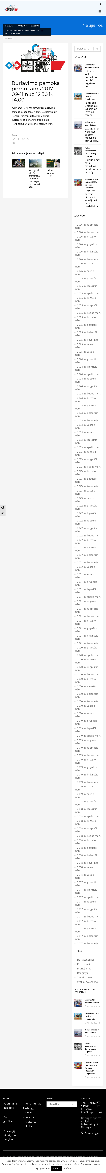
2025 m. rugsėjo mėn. (85, 299)
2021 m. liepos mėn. (89, 616)
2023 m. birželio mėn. (85, 472)
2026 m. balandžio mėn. (86, 253)
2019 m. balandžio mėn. (86, 776)
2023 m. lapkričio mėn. (85, 441)
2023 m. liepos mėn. (89, 466)
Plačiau (67, 1168)
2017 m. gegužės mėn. (85, 930)
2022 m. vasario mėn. (85, 568)
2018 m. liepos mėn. (89, 835)
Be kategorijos (85, 959)
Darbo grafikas (8, 1119)
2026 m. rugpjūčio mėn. (86, 226)
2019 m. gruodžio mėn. (85, 722)
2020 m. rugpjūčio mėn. (86, 668)
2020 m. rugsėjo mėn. (85, 661)
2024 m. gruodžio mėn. (85, 360)
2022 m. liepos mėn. (89, 535)
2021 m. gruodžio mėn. (85, 583)
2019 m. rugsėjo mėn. (85, 741)
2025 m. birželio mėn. (85, 319)
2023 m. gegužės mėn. (85, 480)
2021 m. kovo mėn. (88, 643)
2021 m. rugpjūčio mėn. (86, 610)
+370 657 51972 (89, 1104)
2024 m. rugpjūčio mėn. (86, 387)
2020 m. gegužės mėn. (85, 688)
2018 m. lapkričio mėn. (85, 810)
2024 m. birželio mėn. (85, 399)
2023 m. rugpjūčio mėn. (86, 461)
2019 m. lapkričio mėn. (85, 730)
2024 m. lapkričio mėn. (85, 368)
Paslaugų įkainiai (28, 1110)
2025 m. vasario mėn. (85, 345)
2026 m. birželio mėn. (85, 238)
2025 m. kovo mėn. (88, 339)
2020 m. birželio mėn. (85, 680)
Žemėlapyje (91, 1133)
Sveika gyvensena (87, 981)
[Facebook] (101, 4)
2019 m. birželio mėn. (85, 761)
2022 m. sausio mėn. (84, 576)
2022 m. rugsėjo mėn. (85, 522)
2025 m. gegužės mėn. (85, 326)
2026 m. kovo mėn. (88, 259)
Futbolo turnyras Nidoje (50, 173)
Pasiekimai (83, 964)
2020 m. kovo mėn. (88, 701)
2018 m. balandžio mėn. (86, 857)
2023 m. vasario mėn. (85, 492)
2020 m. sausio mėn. (84, 715)
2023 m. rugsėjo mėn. (85, 453)
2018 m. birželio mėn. (85, 842)
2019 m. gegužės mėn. (85, 768)
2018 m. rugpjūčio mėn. (86, 830)
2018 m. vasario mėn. (85, 868)
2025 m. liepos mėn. (89, 312)
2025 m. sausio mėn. (84, 353)
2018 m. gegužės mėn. (85, 849)
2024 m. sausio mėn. (84, 434)
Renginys (35, 26)
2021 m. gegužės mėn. (85, 629)
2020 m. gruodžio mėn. (85, 649)
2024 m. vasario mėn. (85, 426)
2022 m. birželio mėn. (85, 541)
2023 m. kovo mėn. (88, 486)
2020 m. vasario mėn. (85, 707)
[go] (97, 49)
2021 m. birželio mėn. (85, 622)
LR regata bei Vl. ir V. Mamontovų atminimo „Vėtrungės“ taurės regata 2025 (35, 178)
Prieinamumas (32, 1103)
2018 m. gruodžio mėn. (85, 803)
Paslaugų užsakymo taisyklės (9, 1135)
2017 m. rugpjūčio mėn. (86, 910)
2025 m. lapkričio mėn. (85, 287)
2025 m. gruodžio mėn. (85, 280)
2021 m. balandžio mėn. (86, 637)
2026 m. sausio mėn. (84, 272)
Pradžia (9, 26)
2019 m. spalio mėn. (89, 735)
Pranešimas (84, 968)
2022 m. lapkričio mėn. (85, 514)
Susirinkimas (84, 977)
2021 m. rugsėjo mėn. (85, 603)
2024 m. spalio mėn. (89, 374)
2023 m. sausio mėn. (84, 499)
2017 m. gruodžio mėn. (85, 883)
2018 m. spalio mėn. (89, 816)
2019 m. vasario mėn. (85, 788)
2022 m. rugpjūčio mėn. (86, 529)
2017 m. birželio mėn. (85, 922)
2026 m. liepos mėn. (89, 232)
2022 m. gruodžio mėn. (85, 507)
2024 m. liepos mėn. (89, 393)
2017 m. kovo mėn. (88, 943)
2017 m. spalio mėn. (89, 897)
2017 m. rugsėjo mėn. (85, 903)
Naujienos (22, 26)
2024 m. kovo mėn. (88, 420)
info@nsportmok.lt (93, 1112)
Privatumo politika (29, 1124)
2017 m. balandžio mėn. (86, 937)
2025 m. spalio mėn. (89, 293)
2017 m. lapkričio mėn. (85, 891)
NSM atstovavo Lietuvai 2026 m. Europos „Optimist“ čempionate (91, 185)
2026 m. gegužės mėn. (85, 245)
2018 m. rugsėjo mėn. (85, 822)
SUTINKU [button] (56, 1168)
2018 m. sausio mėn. (84, 876)
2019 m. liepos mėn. (89, 755)
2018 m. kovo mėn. (88, 862)
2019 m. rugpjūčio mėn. (86, 749)
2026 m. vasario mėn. (85, 265)
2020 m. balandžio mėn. (86, 695)
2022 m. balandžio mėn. (86, 556)
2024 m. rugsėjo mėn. (85, 380)
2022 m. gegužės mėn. (85, 549)
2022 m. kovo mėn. (88, 562)
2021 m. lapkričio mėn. (85, 591)
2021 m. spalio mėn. (89, 596)
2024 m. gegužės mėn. (85, 407)
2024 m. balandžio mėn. (86, 414)
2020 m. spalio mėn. (89, 655)
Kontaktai (29, 1117)
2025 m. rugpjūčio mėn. (86, 307)
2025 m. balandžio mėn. (86, 334)
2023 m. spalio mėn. (89, 447)
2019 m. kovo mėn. (88, 782)
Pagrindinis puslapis (10, 1105)
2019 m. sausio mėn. (84, 795)
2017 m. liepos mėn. (89, 916)
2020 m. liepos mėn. (89, 674)
